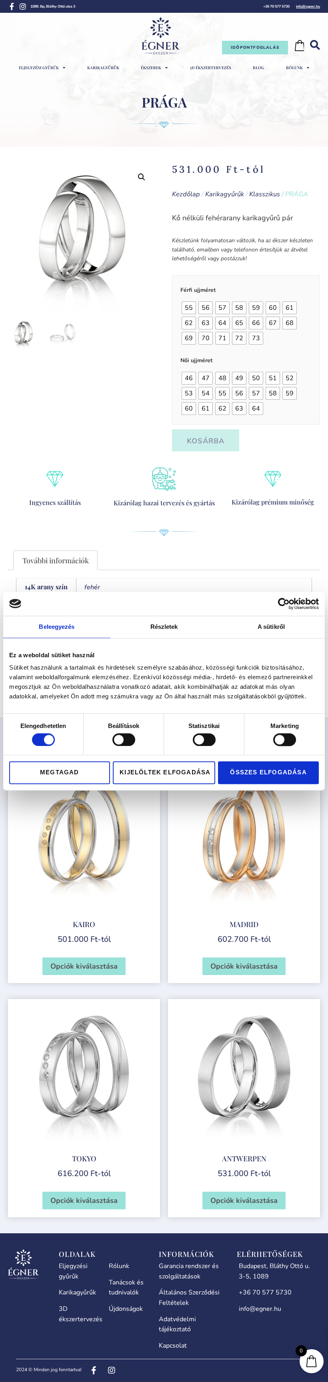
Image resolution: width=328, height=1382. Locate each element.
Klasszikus (264, 194)
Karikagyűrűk (103, 67)
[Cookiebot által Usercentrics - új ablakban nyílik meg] (284, 604)
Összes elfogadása (268, 772)
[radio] (189, 308)
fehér (92, 587)
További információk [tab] (55, 560)
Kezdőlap (186, 194)
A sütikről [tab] (271, 626)
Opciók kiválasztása (84, 966)
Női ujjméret (196, 360)
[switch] (123, 739)
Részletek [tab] (164, 626)
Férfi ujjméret (198, 290)
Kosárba (205, 441)
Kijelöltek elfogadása (165, 772)
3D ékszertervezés (210, 67)
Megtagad (59, 772)
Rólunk (294, 67)
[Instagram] (22, 6)
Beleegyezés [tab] (56, 626)
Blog (258, 67)
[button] (141, 177)
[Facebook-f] (11, 6)
